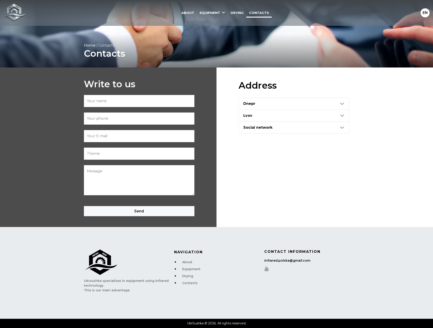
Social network (257, 127)
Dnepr (249, 103)
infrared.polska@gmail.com (287, 260)
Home (89, 45)
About (187, 13)
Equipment (210, 13)
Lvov (247, 115)
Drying (237, 13)
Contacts (259, 13)
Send (139, 211)
